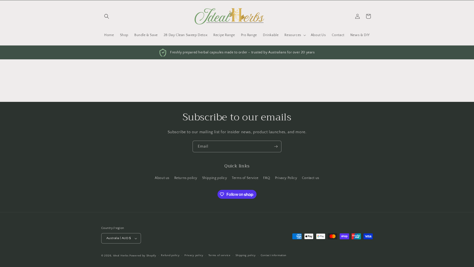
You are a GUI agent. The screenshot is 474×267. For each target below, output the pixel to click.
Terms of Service (245, 178)
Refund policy (170, 255)
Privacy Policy (286, 178)
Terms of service (219, 255)
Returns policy (185, 178)
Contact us (310, 178)
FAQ (266, 178)
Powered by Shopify (142, 255)
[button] (106, 16)
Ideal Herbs (121, 255)
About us (162, 178)
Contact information (273, 255)
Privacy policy (193, 255)
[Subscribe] (275, 146)
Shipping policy (214, 178)
